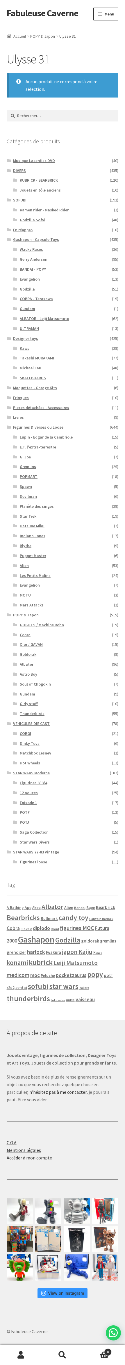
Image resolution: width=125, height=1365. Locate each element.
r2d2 (11, 987)
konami (17, 962)
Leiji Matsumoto (75, 963)
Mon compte (21, 1355)
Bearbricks (23, 917)
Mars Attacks (32, 605)
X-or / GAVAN (31, 644)
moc (35, 975)
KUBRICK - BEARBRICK (39, 180)
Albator (26, 664)
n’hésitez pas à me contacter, (58, 1092)
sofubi (38, 986)
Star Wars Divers (35, 842)
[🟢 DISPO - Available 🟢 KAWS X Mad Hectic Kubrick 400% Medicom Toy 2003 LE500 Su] (77, 1211)
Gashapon (36, 939)
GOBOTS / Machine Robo (42, 624)
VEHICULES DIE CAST (31, 723)
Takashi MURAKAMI (37, 358)
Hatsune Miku (32, 525)
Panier (96, 1350)
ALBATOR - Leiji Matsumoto (44, 318)
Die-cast (26, 929)
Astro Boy (28, 674)
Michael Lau (30, 368)
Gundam (27, 308)
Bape (90, 907)
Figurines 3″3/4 (33, 782)
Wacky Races (31, 249)
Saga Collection (34, 832)
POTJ (24, 822)
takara (84, 987)
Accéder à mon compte (29, 1158)
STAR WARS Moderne (31, 772)
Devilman (28, 496)
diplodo (41, 928)
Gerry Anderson (33, 259)
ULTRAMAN (29, 328)
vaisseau (85, 999)
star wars (63, 986)
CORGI (25, 733)
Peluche (48, 975)
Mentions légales (24, 1150)
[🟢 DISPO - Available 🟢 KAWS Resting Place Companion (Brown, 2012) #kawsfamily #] (20, 1211)
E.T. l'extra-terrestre (38, 447)
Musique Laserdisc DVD (34, 160)
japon (70, 951)
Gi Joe (25, 457)
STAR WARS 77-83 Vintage (36, 852)
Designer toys (25, 338)
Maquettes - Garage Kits (35, 387)
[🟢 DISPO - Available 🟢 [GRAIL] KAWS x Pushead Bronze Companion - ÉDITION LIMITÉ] (105, 1239)
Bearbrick (105, 907)
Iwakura (53, 952)
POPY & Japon (42, 36)
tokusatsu (58, 1000)
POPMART (29, 476)
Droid (55, 929)
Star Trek (28, 516)
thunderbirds (28, 998)
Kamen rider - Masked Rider (44, 210)
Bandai (79, 907)
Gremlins (28, 466)
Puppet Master (33, 555)
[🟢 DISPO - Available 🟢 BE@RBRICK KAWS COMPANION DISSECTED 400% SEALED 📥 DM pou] (77, 1239)
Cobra (25, 634)
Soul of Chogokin (35, 684)
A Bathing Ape (19, 907)
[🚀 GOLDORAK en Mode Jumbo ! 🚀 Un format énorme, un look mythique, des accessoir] (20, 1239)
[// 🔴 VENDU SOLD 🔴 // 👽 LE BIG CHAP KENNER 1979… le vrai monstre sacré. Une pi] (105, 1211)
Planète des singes (37, 506)
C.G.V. (12, 1142)
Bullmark (49, 918)
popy (95, 974)
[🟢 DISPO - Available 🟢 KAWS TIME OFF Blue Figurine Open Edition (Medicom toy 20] (77, 1267)
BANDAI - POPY (33, 269)
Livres (18, 417)
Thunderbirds (32, 713)
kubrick (41, 962)
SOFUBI (19, 200)
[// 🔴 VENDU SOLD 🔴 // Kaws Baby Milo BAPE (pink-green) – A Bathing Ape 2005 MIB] (20, 1267)
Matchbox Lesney (35, 753)
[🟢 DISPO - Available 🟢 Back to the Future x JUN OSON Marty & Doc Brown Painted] (105, 1267)
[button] (113, 1332)
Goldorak (28, 654)
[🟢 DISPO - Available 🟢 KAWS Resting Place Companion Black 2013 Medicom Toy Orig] (48, 1211)
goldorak (90, 941)
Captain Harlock (101, 919)
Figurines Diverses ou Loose (38, 427)
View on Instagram (66, 1293)
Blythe (25, 545)
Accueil (19, 36)
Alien (24, 565)
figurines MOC (77, 927)
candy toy (73, 917)
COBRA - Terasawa (36, 298)
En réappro (23, 229)
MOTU (25, 595)
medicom (18, 974)
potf (108, 975)
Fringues (21, 397)
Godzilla (27, 289)
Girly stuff (29, 703)
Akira (36, 907)
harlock (36, 951)
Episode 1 (28, 802)
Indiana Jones (32, 535)
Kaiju (85, 952)
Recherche (62, 1355)
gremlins (108, 941)
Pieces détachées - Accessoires (41, 407)
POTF (25, 812)
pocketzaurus (71, 975)
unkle (70, 1000)
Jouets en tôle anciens (40, 190)
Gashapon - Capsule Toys (36, 239)
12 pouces (29, 792)
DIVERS (19, 170)
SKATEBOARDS (33, 377)
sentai (21, 987)
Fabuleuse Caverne (42, 13)
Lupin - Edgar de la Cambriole (46, 437)
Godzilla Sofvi (32, 219)
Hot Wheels (30, 763)
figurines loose (33, 862)
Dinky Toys (30, 743)
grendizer (16, 952)
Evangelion (30, 279)
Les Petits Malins (35, 575)
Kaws (24, 348)
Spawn (26, 486)
